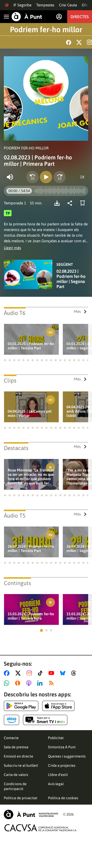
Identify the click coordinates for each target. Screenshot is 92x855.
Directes (80, 16)
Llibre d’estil (58, 775)
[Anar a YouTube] (52, 673)
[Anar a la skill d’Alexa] (11, 720)
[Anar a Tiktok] (41, 673)
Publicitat (56, 738)
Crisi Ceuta (68, 5)
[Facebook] (68, 42)
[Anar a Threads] (75, 673)
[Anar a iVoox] (18, 683)
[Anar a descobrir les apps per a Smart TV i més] (45, 720)
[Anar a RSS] (52, 683)
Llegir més (12, 248)
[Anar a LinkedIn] (40, 683)
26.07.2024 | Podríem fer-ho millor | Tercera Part (31, 548)
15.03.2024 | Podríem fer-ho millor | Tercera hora (31, 616)
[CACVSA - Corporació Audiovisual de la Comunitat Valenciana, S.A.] (40, 827)
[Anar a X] (19, 673)
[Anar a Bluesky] (63, 673)
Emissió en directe (18, 756)
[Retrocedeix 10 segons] (32, 177)
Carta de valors (16, 775)
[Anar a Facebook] (8, 673)
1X (82, 177)
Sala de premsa (16, 747)
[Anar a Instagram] (30, 673)
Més (77, 311)
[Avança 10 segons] (59, 177)
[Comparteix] (71, 203)
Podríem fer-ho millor (46, 29)
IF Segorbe (22, 5)
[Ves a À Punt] (27, 16)
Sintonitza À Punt (62, 747)
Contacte (11, 738)
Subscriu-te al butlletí (21, 765)
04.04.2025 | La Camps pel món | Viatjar (29, 413)
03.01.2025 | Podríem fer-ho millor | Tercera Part (31, 346)
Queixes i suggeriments (67, 756)
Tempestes (45, 5)
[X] (79, 42)
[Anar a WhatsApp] (7, 683)
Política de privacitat (20, 798)
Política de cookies (63, 798)
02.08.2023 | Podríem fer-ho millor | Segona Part (71, 279)
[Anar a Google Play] (21, 706)
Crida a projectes (61, 765)
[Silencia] (10, 177)
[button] (5, 360)
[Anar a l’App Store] (58, 706)
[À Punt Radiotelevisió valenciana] (31, 814)
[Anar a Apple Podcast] (29, 683)
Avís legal (56, 784)
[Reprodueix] (46, 177)
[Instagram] (89, 42)
